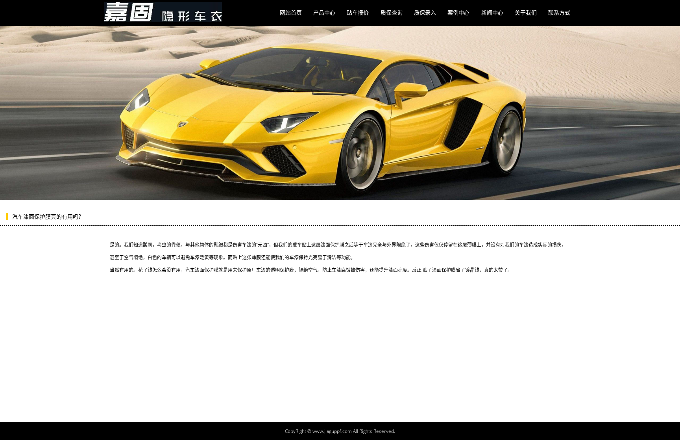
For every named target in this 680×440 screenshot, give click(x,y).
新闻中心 (492, 12)
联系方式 (559, 12)
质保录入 (425, 12)
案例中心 (458, 12)
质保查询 (392, 12)
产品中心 (324, 12)
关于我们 (526, 12)
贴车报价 (358, 12)
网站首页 (291, 12)
